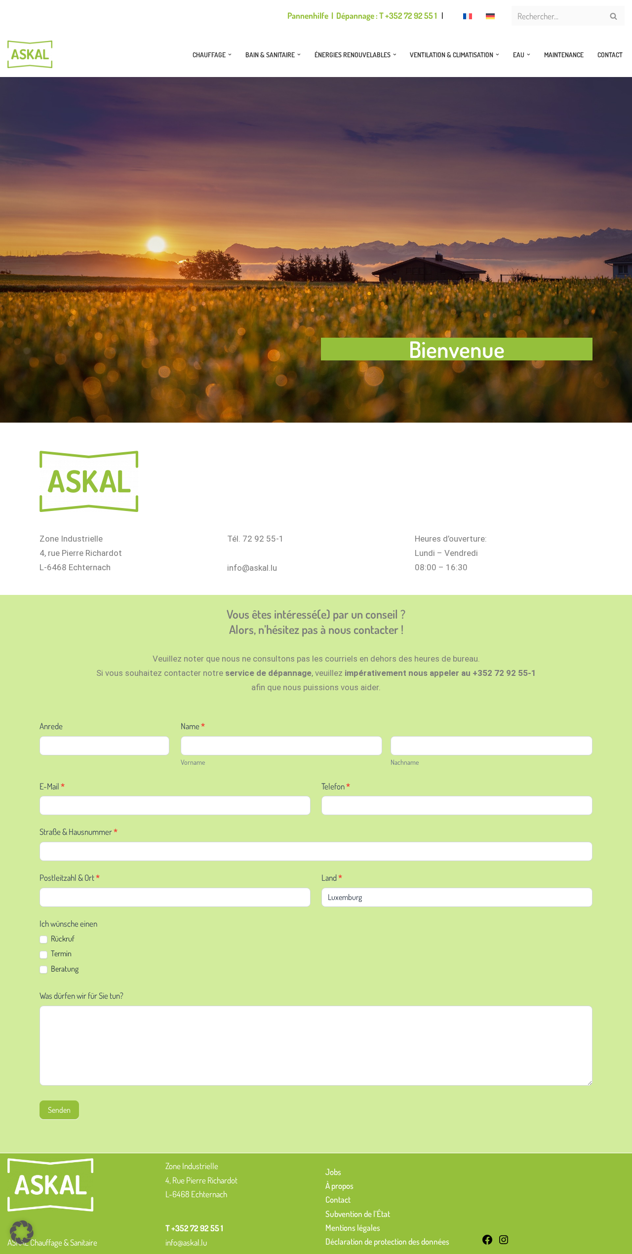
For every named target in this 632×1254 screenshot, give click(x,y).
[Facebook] (487, 1242)
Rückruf (62, 938)
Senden (59, 1110)
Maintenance (564, 54)
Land (331, 877)
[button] (230, 54)
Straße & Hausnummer (79, 831)
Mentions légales (352, 1227)
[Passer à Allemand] (490, 16)
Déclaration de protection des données (387, 1241)
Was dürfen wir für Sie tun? (81, 995)
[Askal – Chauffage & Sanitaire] (32, 54)
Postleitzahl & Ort (70, 877)
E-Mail (52, 786)
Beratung (64, 969)
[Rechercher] (613, 16)
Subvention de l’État (357, 1214)
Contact (610, 54)
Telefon (335, 786)
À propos (339, 1185)
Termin (60, 953)
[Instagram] (504, 1242)
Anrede (51, 726)
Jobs (333, 1172)
